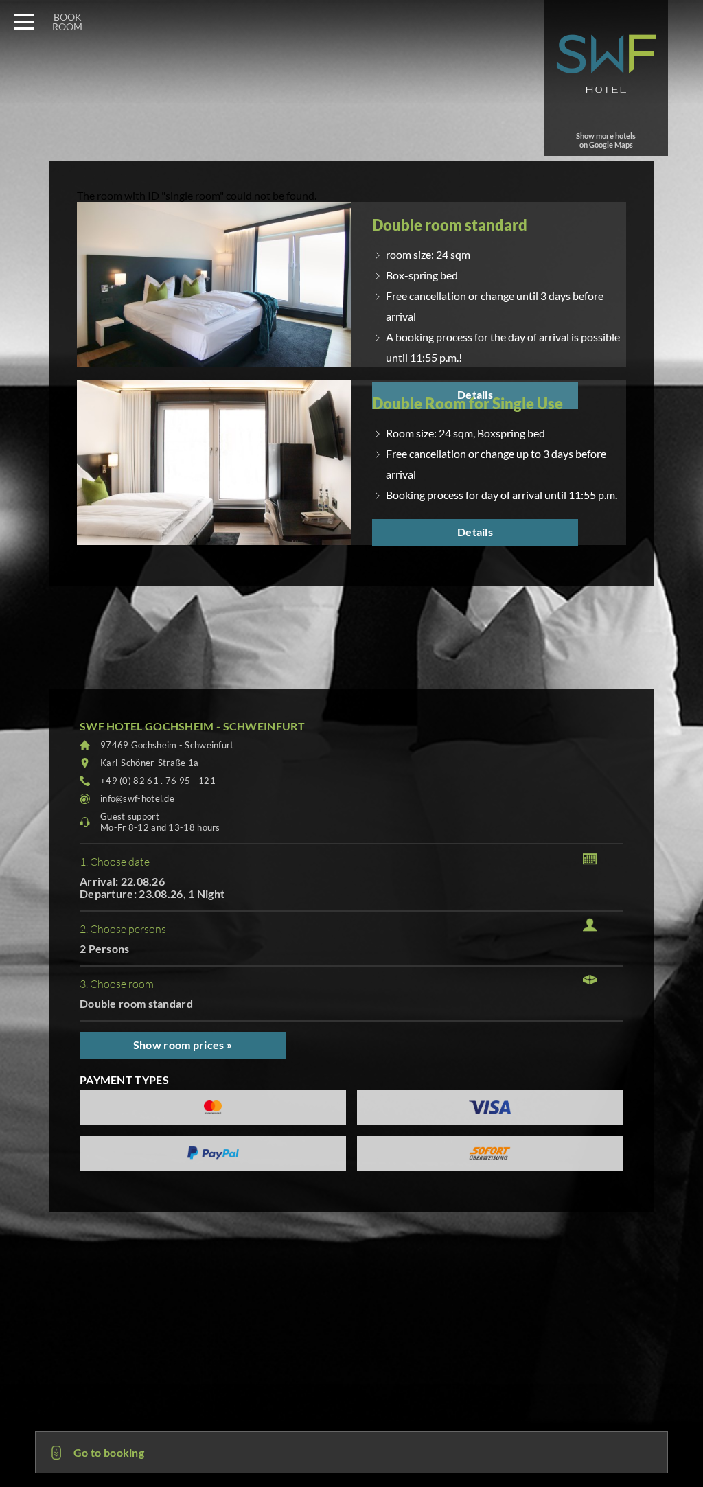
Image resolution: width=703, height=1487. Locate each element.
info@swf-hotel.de (137, 798)
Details (475, 531)
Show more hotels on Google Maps (606, 140)
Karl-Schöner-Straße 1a (149, 762)
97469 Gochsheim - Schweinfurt (167, 744)
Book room (67, 21)
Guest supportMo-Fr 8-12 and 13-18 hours (160, 822)
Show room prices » (182, 1044)
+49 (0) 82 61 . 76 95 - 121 (158, 780)
